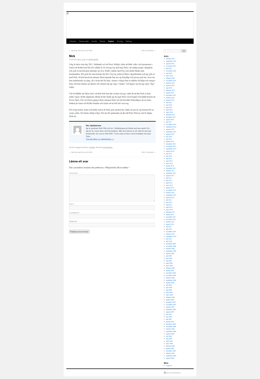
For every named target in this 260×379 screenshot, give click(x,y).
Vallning (129, 41)
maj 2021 (169, 68)
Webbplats (73, 221)
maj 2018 (169, 107)
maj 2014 (169, 158)
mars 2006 (169, 343)
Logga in (169, 365)
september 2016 (171, 127)
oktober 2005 (170, 353)
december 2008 (171, 273)
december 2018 (171, 95)
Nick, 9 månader (149, 50)
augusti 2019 (170, 85)
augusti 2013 (170, 175)
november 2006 (171, 326)
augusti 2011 (170, 224)
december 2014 (171, 144)
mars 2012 (169, 209)
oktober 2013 (170, 170)
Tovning (120, 41)
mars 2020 (169, 76)
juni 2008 (169, 287)
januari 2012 (170, 214)
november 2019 (171, 80)
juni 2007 (169, 317)
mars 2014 (169, 163)
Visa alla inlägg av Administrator (100, 139)
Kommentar (73, 173)
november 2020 (171, 71)
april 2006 (169, 341)
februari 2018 (170, 114)
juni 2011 (169, 229)
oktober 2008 (170, 278)
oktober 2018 (170, 97)
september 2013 (171, 173)
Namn (72, 204)
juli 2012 (169, 200)
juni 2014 (169, 156)
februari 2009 (170, 268)
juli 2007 (169, 314)
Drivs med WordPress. (174, 373)
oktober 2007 (170, 307)
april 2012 (169, 207)
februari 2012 (170, 212)
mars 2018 (169, 112)
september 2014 (171, 149)
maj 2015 (169, 139)
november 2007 (171, 304)
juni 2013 (169, 180)
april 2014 (169, 161)
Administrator (93, 59)
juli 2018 (169, 102)
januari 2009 (170, 270)
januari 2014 (170, 166)
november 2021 (171, 66)
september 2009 (171, 251)
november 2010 (171, 231)
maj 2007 (169, 319)
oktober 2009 (170, 248)
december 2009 (171, 244)
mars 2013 (169, 185)
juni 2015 (169, 136)
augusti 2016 (170, 129)
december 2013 (171, 168)
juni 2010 (169, 241)
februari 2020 (170, 78)
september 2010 (171, 236)
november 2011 (171, 219)
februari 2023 (170, 58)
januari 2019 (170, 93)
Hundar (94, 41)
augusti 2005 (170, 358)
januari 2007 (170, 321)
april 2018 (169, 110)
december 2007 (171, 302)
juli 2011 (169, 226)
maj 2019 (169, 88)
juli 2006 (169, 336)
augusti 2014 (170, 151)
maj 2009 (169, 261)
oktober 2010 (170, 234)
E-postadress (74, 212)
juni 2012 (169, 202)
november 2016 (171, 124)
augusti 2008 (170, 282)
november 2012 (171, 190)
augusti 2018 (170, 100)
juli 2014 (169, 153)
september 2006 (171, 331)
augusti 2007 (170, 312)
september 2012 (171, 195)
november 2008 (171, 275)
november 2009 (171, 246)
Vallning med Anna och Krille (80, 50)
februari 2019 (170, 90)
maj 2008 (169, 290)
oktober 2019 (170, 83)
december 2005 (171, 351)
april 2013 (169, 183)
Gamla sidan (84, 41)
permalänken (108, 147)
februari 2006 (170, 346)
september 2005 (171, 356)
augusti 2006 (170, 334)
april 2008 (169, 292)
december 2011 (171, 217)
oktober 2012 (170, 192)
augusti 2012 (170, 197)
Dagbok (111, 41)
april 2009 (169, 263)
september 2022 (171, 61)
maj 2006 (169, 338)
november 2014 (171, 146)
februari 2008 (170, 297)
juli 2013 (169, 178)
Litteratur (72, 41)
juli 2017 (169, 122)
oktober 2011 (170, 222)
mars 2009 (169, 265)
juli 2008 (169, 285)
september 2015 (171, 132)
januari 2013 (170, 188)
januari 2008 (170, 300)
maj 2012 (169, 205)
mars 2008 (169, 295)
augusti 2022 (170, 63)
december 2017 (171, 117)
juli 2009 (169, 256)
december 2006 (171, 324)
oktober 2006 (170, 329)
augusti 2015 (170, 134)
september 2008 (171, 280)
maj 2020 (169, 73)
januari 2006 (170, 348)
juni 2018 (169, 105)
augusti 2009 (170, 253)
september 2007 (171, 309)
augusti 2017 (170, 119)
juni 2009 (169, 258)
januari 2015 (170, 141)
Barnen (102, 41)
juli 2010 (169, 239)
